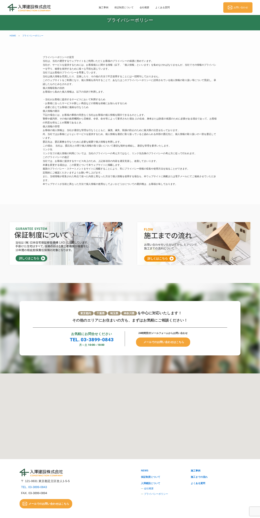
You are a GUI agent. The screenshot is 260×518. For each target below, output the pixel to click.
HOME (13, 35)
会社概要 (144, 7)
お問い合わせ (241, 7)
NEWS (144, 470)
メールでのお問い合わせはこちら (164, 342)
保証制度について (124, 7)
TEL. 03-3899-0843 (92, 339)
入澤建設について (150, 483)
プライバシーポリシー (32, 35)
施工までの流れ (199, 477)
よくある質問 (162, 7)
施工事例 (103, 7)
